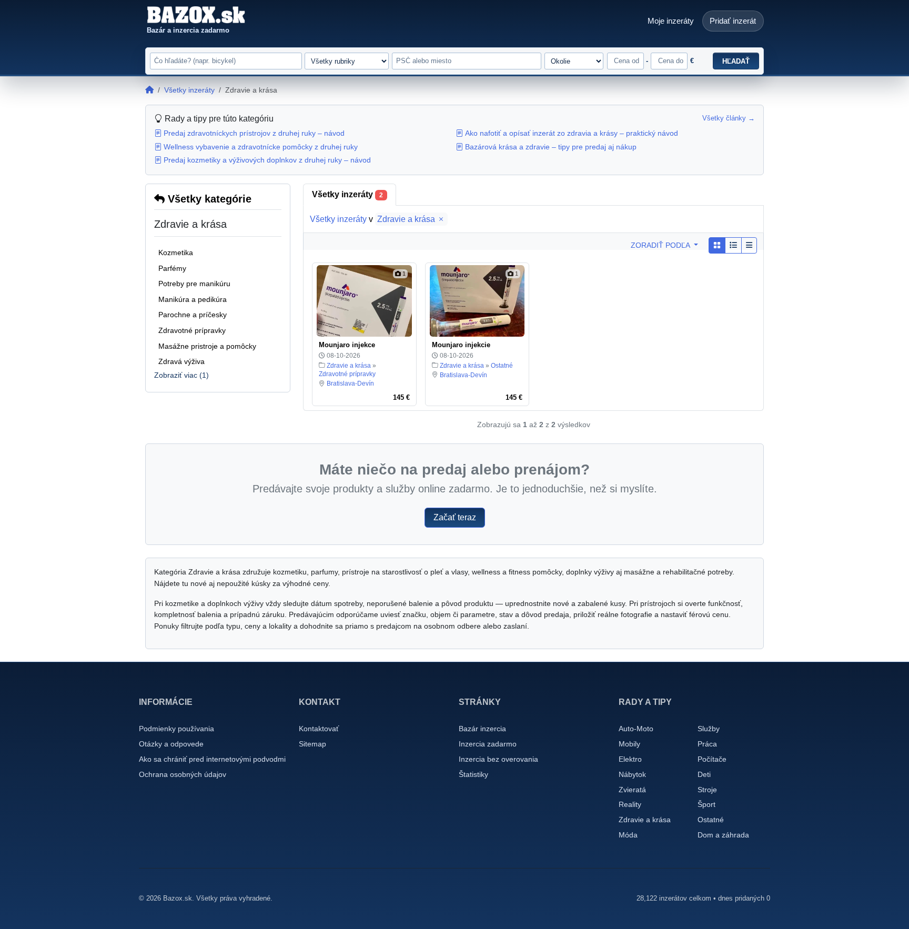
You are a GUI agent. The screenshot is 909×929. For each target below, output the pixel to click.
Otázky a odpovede (171, 744)
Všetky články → (728, 118)
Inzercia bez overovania (498, 759)
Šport (706, 804)
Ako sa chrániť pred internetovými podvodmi (212, 759)
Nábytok (632, 774)
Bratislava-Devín (350, 383)
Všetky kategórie (208, 199)
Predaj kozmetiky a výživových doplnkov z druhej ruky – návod (267, 160)
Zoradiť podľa (661, 245)
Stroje (707, 789)
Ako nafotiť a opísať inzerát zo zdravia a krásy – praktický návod (571, 133)
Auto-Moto (636, 728)
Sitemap (312, 744)
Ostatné (502, 365)
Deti (704, 774)
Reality (630, 804)
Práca (707, 744)
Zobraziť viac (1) (181, 375)
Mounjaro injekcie (461, 345)
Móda (628, 835)
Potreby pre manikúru (194, 283)
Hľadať (736, 61)
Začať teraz (454, 517)
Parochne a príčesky (192, 314)
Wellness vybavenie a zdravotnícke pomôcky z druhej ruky (261, 147)
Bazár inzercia (482, 728)
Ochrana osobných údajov (182, 774)
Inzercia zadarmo (488, 744)
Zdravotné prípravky (192, 330)
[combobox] (466, 61)
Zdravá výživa (181, 361)
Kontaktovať (319, 728)
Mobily (629, 744)
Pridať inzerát (733, 20)
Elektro (630, 759)
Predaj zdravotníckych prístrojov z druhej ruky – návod (254, 133)
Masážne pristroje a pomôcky (207, 346)
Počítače (712, 759)
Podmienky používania (176, 728)
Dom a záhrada (723, 835)
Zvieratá (632, 789)
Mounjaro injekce (347, 345)
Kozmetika (175, 252)
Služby (709, 728)
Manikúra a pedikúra (192, 299)
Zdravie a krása (407, 219)
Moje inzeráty (671, 20)
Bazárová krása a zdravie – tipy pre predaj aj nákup (551, 147)
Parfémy (172, 268)
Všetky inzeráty (189, 90)
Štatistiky (473, 774)
